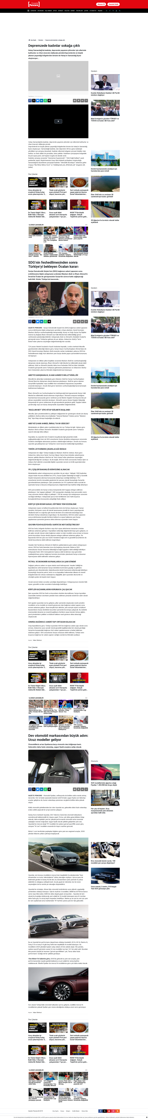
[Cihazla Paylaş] (49, 100)
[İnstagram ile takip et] (106, 11)
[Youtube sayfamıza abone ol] (116, 11)
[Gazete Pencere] (34, 4)
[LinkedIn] (41, 100)
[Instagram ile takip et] (113, 1111)
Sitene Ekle (85, 1111)
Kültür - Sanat (70, 11)
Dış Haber (48, 11)
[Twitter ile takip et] (113, 11)
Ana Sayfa (33, 40)
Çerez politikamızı (89, 1117)
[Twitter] (34, 100)
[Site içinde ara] (119, 11)
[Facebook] (30, 100)
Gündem (33, 11)
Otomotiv (93, 11)
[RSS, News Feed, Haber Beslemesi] (117, 1111)
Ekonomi (41, 11)
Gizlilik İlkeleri (75, 1111)
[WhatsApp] (45, 100)
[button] (78, 100)
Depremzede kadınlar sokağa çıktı (55, 40)
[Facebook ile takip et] (109, 11)
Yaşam (100, 11)
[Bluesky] (37, 100)
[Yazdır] (74, 100)
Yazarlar (79, 11)
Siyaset (60, 11)
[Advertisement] (105, 54)
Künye (62, 1111)
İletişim (68, 1111)
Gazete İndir (113, 4)
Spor (55, 11)
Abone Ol (101, 4)
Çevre (86, 11)
